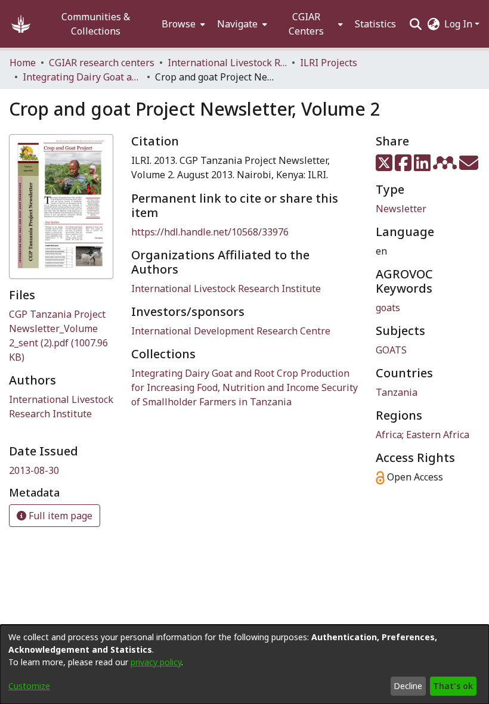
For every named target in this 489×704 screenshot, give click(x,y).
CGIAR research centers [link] (101, 62)
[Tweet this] (385, 166)
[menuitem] (182, 24)
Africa (389, 434)
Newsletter (401, 208)
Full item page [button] (59, 515)
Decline (408, 685)
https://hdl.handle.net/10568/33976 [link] (210, 231)
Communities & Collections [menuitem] (95, 24)
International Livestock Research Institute (226, 288)
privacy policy (156, 662)
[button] (21, 24)
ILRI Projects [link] (328, 62)
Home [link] (23, 62)
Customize (29, 685)
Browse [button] (179, 23)
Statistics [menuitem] (375, 23)
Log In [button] (459, 23)
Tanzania (396, 392)
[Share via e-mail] (468, 166)
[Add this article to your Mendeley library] (446, 166)
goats (388, 307)
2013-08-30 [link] (34, 470)
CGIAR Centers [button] (306, 24)
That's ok (453, 685)
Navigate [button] (237, 23)
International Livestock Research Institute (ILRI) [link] (227, 62)
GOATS (391, 349)
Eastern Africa (437, 434)
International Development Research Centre (230, 330)
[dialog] (244, 664)
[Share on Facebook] (404, 166)
